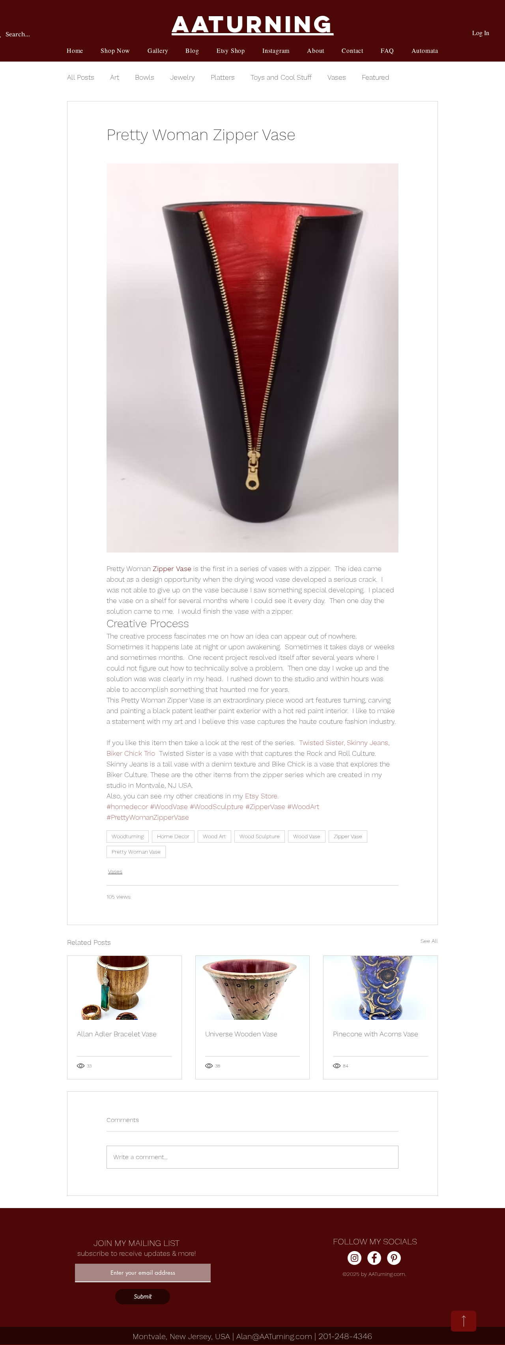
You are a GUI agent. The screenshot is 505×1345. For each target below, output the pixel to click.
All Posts (80, 77)
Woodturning (128, 836)
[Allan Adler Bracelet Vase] (124, 988)
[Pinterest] (394, 1258)
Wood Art (214, 836)
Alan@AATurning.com (274, 1336)
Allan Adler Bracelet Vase (117, 1034)
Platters (223, 77)
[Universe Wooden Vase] (253, 988)
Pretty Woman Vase (136, 852)
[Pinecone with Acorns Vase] (381, 988)
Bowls (144, 77)
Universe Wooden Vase (241, 1034)
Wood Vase (306, 836)
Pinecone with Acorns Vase (375, 1034)
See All (429, 941)
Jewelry (182, 77)
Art (114, 77)
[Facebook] (374, 1258)
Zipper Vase (348, 836)
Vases (336, 77)
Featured (375, 77)
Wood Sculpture (259, 836)
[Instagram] (354, 1258)
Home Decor (173, 836)
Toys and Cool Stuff (281, 77)
